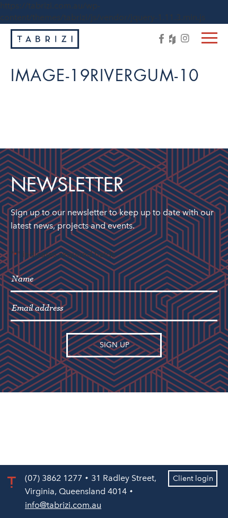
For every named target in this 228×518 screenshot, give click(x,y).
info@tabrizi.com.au (63, 505)
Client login (193, 478)
